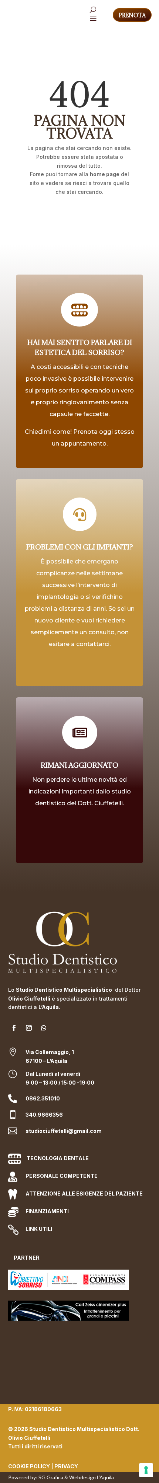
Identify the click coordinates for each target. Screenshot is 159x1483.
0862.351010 (43, 1098)
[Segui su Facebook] (14, 1028)
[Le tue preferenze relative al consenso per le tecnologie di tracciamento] (146, 1470)
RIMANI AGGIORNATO (79, 765)
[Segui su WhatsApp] (44, 1028)
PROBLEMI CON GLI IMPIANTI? (79, 546)
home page (104, 174)
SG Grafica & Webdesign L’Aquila (76, 1477)
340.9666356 (44, 1115)
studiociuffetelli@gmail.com (64, 1131)
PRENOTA (132, 15)
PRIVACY (66, 1466)
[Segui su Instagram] (29, 1028)
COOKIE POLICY (29, 1466)
